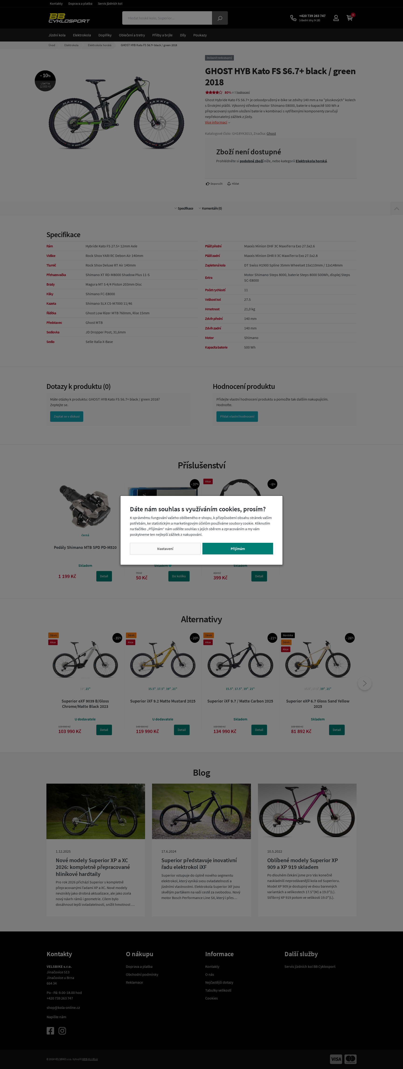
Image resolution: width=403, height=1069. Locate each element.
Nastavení (165, 548)
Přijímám (238, 548)
